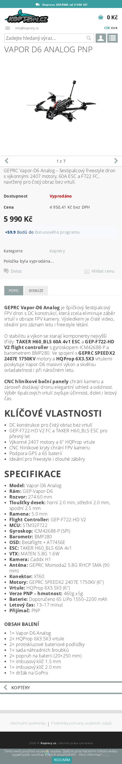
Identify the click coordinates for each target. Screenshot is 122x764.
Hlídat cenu (103, 271)
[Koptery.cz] (26, 15)
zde (106, 754)
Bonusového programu (57, 232)
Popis (14, 290)
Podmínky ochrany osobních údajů (81, 723)
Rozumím (62, 759)
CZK (107, 28)
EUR (114, 28)
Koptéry (57, 251)
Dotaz (16, 271)
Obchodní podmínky (28, 723)
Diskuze (36, 290)
